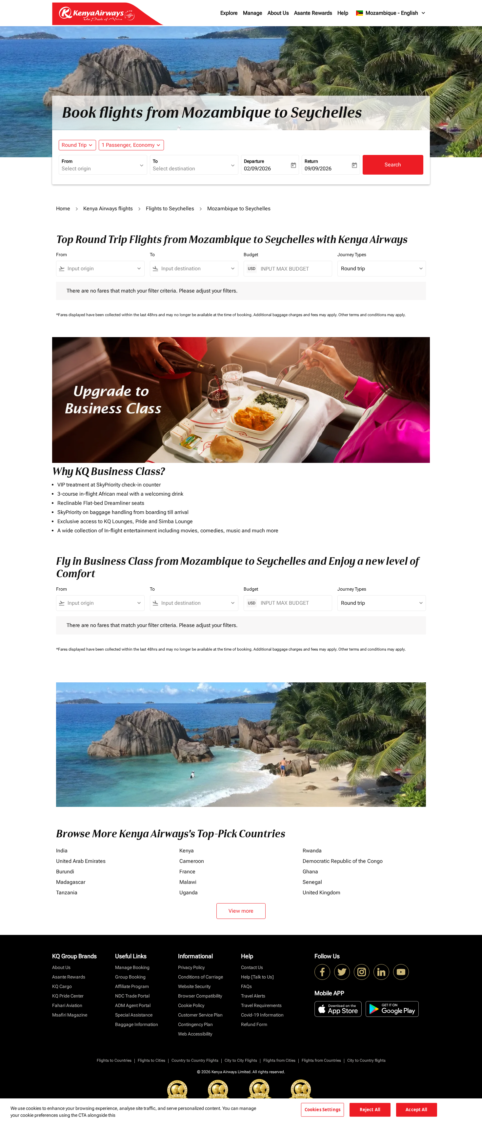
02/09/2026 (257, 168)
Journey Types (351, 254)
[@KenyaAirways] (342, 972)
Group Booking (130, 976)
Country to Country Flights (194, 1060)
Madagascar (70, 882)
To (155, 161)
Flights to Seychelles (170, 208)
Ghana (310, 871)
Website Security (194, 986)
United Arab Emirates (81, 861)
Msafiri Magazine (69, 1014)
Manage (252, 13)
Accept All (416, 1109)
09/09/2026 (318, 168)
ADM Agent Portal (133, 1005)
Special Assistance (133, 1014)
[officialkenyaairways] (362, 972)
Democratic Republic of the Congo (343, 861)
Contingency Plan (195, 1024)
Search (393, 165)
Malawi (187, 882)
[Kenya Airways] (322, 972)
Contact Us (252, 967)
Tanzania (66, 892)
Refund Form (254, 1024)
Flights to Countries (114, 1060)
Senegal (312, 882)
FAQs (246, 986)
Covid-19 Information (262, 1014)
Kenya (186, 850)
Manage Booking (132, 967)
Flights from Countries (321, 1060)
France (187, 871)
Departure (254, 161)
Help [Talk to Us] (257, 976)
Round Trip (74, 145)
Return (311, 161)
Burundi (65, 871)
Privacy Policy (191, 967)
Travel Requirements (261, 1005)
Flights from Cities (279, 1060)
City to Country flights (366, 1060)
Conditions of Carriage (200, 976)
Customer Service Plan (200, 1014)
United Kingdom (321, 892)
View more (241, 911)
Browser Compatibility (200, 995)
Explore (229, 13)
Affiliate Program (132, 986)
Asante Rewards (313, 13)
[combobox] (100, 169)
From (67, 161)
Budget (251, 254)
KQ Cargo (62, 986)
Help (342, 13)
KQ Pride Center (68, 995)
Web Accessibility (195, 1033)
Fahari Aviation (67, 1005)
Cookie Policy (191, 1005)
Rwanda (312, 850)
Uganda (188, 892)
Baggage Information (136, 1024)
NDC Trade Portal (132, 995)
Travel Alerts (253, 995)
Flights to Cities (151, 1060)
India (62, 850)
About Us (278, 13)
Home (63, 208)
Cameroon (191, 861)
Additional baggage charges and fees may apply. (295, 315)
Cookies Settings (322, 1109)
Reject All (370, 1109)
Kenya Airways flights (108, 208)
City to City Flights (241, 1060)
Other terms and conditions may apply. (372, 315)
